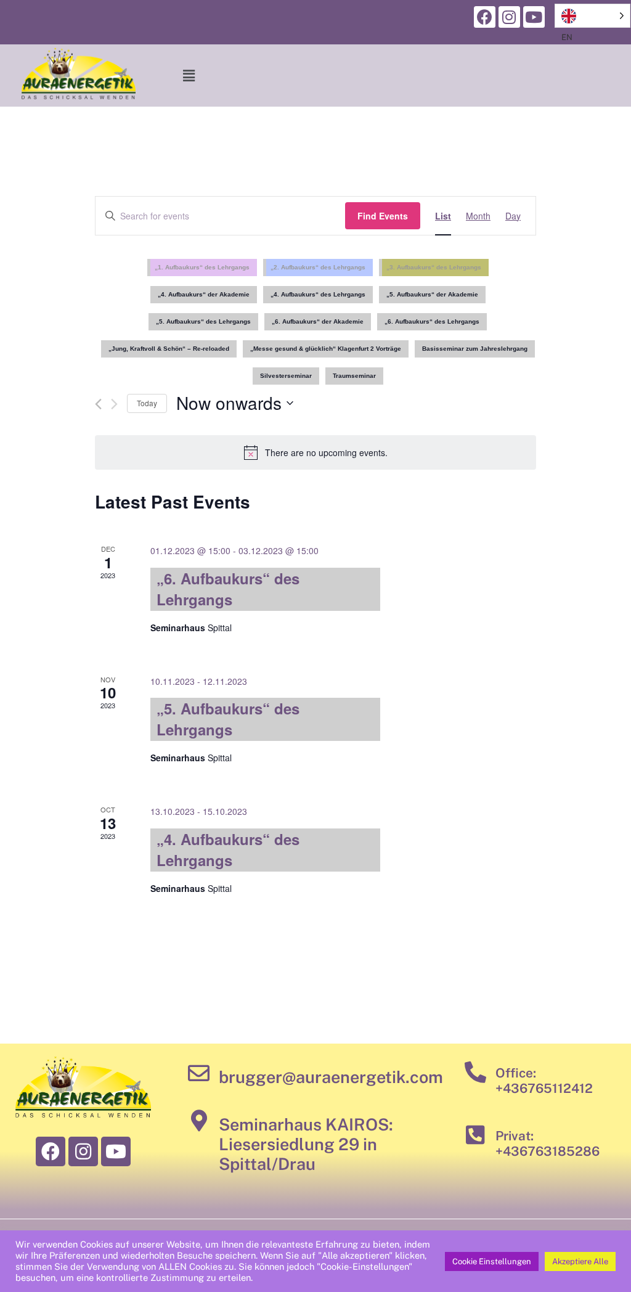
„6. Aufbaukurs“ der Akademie (318, 321)
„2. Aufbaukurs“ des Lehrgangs (318, 267)
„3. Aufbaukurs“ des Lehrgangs (433, 267)
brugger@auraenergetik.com (331, 1077)
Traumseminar (354, 375)
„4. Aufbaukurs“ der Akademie (204, 294)
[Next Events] (114, 404)
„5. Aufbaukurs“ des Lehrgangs (203, 321)
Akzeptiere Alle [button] (580, 1261)
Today (147, 403)
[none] (592, 16)
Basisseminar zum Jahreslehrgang (474, 348)
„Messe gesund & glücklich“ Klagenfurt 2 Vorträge (325, 348)
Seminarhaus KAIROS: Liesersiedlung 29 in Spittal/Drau (306, 1144)
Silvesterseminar (286, 375)
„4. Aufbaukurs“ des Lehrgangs (318, 294)
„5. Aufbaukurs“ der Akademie (432, 294)
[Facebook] (484, 17)
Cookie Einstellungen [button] (491, 1261)
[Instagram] (509, 17)
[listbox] (592, 16)
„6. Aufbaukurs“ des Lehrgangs (432, 321)
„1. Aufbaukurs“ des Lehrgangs (202, 267)
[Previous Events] (98, 404)
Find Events (382, 216)
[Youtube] (534, 17)
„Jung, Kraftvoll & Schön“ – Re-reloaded (168, 348)
